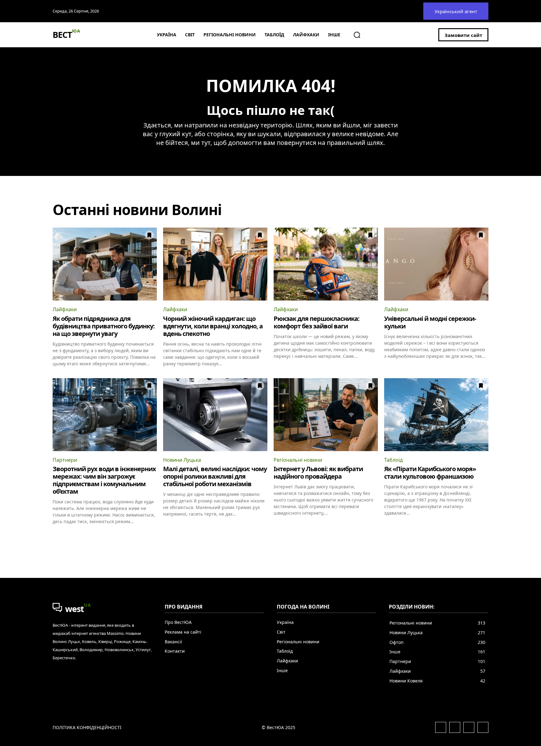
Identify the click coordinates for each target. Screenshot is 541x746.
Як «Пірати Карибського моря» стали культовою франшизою (430, 473)
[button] (357, 35)
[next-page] (484, 535)
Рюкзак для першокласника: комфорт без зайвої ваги (316, 322)
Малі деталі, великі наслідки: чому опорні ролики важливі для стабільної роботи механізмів (215, 476)
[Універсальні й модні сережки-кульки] (436, 264)
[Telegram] (468, 727)
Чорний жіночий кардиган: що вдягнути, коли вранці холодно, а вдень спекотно (213, 326)
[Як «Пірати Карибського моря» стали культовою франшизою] (436, 414)
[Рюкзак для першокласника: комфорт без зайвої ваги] (326, 264)
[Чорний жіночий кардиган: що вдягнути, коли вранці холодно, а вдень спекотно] (215, 264)
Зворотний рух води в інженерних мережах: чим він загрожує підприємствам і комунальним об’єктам (104, 480)
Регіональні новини (298, 459)
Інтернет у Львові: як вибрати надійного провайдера (318, 473)
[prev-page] (56, 535)
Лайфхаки (65, 309)
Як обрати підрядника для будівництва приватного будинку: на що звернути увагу (104, 326)
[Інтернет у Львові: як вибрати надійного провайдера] (326, 414)
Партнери (65, 459)
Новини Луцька (182, 459)
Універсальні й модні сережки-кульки (430, 322)
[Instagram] (454, 727)
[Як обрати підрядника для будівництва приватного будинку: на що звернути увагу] (105, 264)
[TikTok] (482, 727)
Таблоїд (393, 459)
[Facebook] (440, 727)
